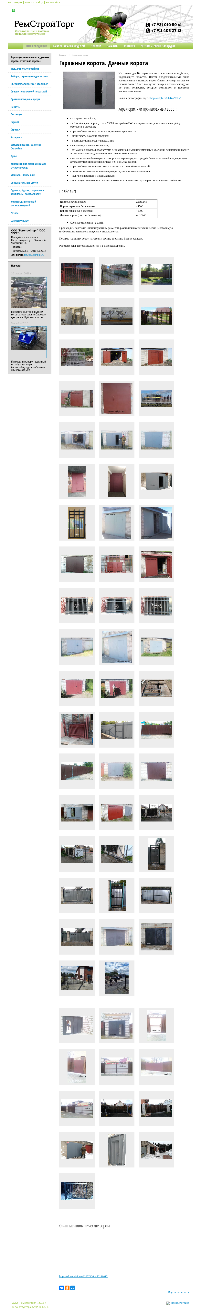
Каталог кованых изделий (69, 46)
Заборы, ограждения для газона (29, 76)
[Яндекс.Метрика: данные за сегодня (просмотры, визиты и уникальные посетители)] (177, 1303)
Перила (15, 122)
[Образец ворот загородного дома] (77, 1192)
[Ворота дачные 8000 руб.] (116, 275)
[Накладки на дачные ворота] (116, 317)
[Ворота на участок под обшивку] (116, 979)
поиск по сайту (34, 2)
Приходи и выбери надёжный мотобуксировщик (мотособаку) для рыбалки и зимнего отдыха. (28, 365)
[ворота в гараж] (156, 938)
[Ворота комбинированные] (156, 275)
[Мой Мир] (72, 1288)
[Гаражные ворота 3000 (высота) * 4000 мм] (116, 565)
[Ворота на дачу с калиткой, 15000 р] (156, 689)
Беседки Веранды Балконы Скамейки (26, 146)
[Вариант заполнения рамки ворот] (77, 275)
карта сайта (53, 2)
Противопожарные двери (25, 99)
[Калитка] (156, 855)
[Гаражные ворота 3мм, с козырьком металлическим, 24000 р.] (116, 524)
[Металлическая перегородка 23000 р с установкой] (116, 482)
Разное (14, 213)
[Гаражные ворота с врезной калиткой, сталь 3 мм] (77, 648)
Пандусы (15, 106)
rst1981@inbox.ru (34, 255)
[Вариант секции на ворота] (77, 606)
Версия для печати (178, 1292)
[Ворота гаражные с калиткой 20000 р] (116, 358)
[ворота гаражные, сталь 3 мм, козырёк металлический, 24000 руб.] (156, 565)
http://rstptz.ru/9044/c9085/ (165, 98)
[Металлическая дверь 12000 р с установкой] (77, 482)
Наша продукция (36, 46)
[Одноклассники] (67, 1288)
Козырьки (16, 137)
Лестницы (16, 114)
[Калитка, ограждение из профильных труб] (77, 524)
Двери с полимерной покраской (29, 91)
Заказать (112, 46)
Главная (62, 54)
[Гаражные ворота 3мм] (77, 317)
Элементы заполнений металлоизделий (23, 203)
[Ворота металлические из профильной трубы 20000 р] (156, 399)
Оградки (15, 129)
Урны (14, 156)
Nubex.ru (44, 1307)
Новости (96, 46)
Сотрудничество (20, 220)
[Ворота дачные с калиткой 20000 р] (77, 358)
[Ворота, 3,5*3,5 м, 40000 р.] (77, 399)
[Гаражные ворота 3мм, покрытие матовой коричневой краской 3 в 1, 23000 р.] (77, 565)
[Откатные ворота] (116, 1109)
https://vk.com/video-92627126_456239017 (83, 1276)
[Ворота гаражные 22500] (77, 441)
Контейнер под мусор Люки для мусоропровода (28, 165)
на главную (15, 2)
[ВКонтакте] (61, 1288)
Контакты (129, 46)
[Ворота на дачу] (77, 731)
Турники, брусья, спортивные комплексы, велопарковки (27, 192)
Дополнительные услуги (24, 183)
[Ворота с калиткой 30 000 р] (156, 317)
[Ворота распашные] (77, 896)
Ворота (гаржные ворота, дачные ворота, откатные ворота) (30, 59)
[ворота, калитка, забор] (77, 938)
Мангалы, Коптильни (23, 175)
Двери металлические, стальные (29, 84)
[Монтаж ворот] (156, 1150)
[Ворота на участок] (77, 979)
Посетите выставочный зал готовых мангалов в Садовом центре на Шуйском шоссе (28, 314)
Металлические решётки (25, 68)
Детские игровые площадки (158, 46)
